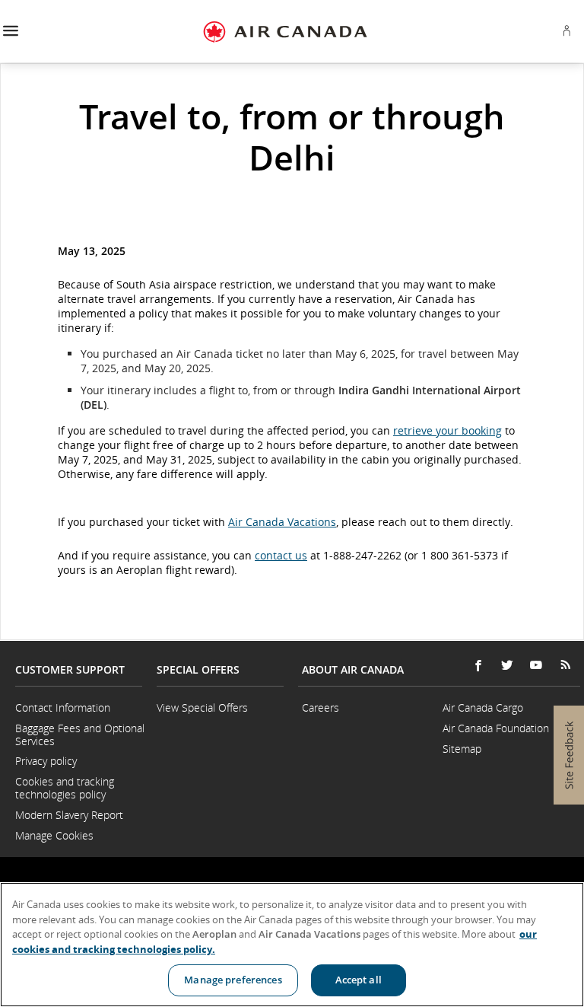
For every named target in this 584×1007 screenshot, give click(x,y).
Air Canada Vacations (282, 522)
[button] (10, 31)
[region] (292, 944)
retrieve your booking (447, 430)
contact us (281, 555)
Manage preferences (232, 979)
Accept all (358, 979)
